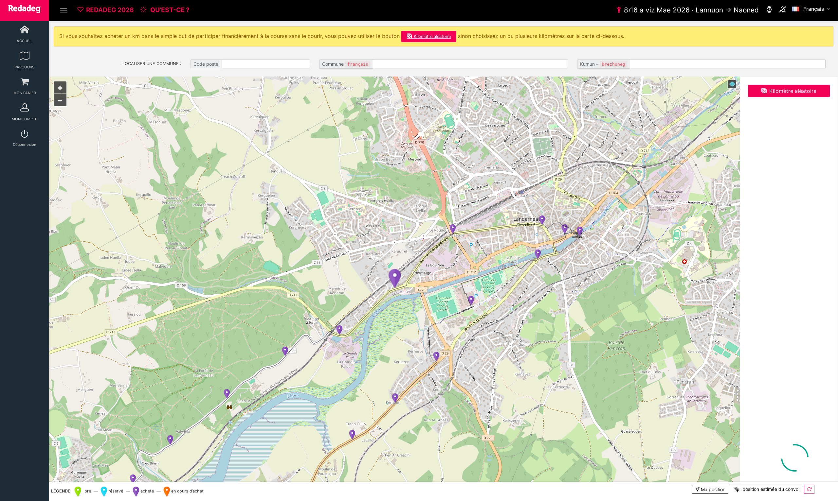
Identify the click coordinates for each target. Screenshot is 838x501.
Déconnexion (24, 144)
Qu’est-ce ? (169, 10)
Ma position (712, 489)
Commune (345, 64)
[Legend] (732, 84)
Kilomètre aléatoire (432, 36)
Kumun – (602, 64)
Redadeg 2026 (110, 10)
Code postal (206, 64)
